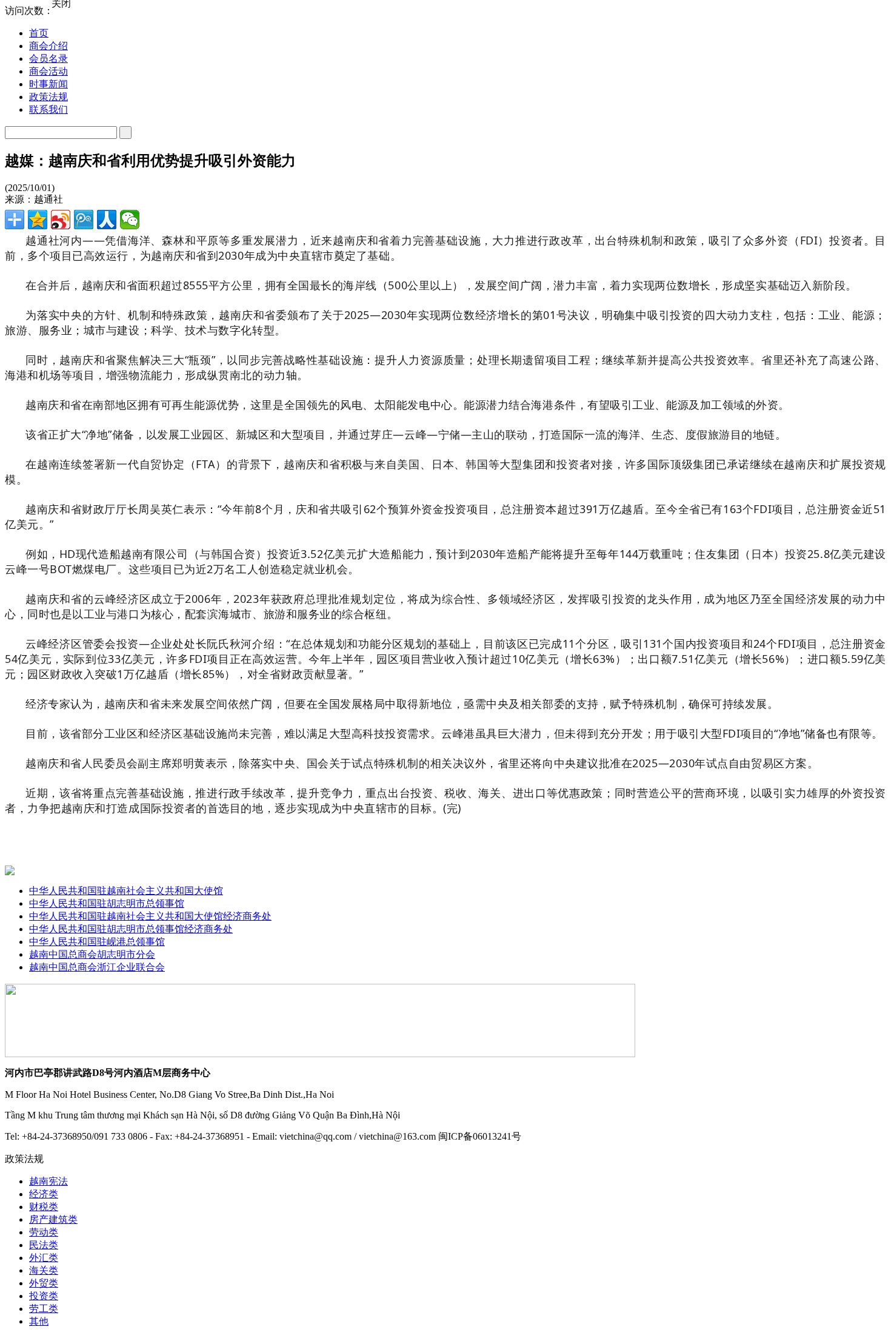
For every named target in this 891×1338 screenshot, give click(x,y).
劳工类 (43, 1308)
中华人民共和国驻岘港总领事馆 (97, 941)
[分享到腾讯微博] (83, 219)
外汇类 (43, 1257)
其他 (38, 1321)
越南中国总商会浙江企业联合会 (97, 967)
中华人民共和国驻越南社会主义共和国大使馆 (126, 891)
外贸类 (43, 1283)
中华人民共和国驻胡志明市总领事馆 (106, 903)
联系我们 (48, 109)
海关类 (43, 1270)
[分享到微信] (129, 219)
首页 (38, 33)
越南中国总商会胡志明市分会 (92, 954)
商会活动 (48, 71)
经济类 (43, 1194)
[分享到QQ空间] (37, 219)
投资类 (43, 1296)
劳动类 (43, 1232)
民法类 (43, 1245)
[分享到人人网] (106, 219)
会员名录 (48, 58)
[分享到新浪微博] (60, 219)
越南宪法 (48, 1181)
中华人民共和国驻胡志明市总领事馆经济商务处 (131, 929)
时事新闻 (48, 84)
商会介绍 (48, 46)
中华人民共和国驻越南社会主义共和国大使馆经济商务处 (150, 916)
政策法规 (48, 97)
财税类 (43, 1207)
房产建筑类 (53, 1219)
